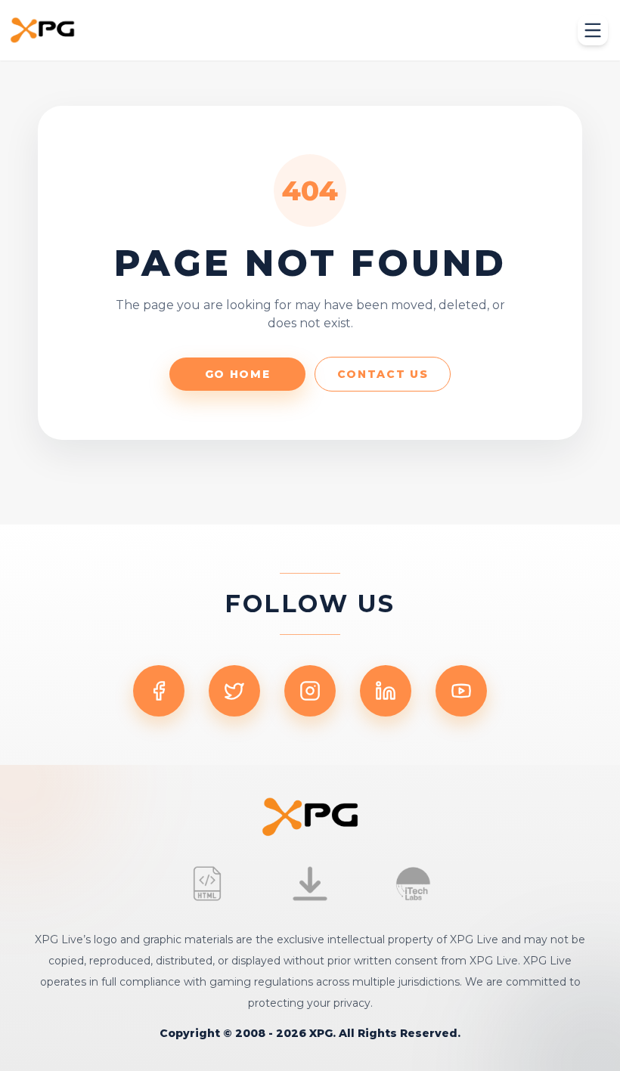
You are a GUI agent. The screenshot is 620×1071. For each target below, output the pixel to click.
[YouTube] (461, 691)
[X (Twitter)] (234, 691)
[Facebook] (158, 691)
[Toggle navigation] (593, 30)
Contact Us (383, 374)
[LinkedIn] (385, 691)
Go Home (238, 374)
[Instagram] (310, 691)
